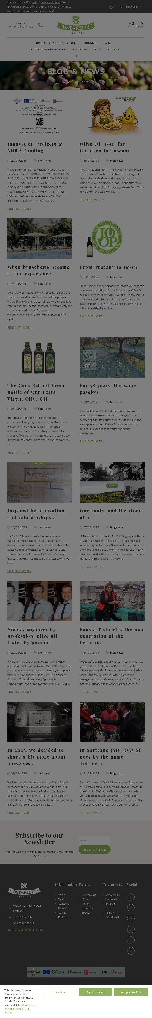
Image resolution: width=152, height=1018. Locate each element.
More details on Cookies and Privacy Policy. (19, 1008)
